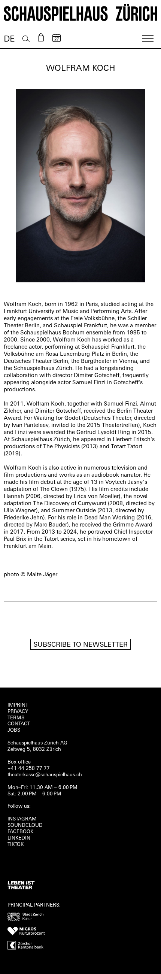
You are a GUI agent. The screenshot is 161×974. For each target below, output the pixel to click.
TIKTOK (15, 844)
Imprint (17, 705)
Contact (18, 724)
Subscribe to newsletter (80, 645)
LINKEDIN (18, 838)
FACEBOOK (20, 831)
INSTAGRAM (22, 819)
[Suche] (26, 38)
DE (9, 39)
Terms (15, 718)
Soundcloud (25, 825)
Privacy (17, 711)
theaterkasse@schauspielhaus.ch (44, 775)
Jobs (13, 730)
